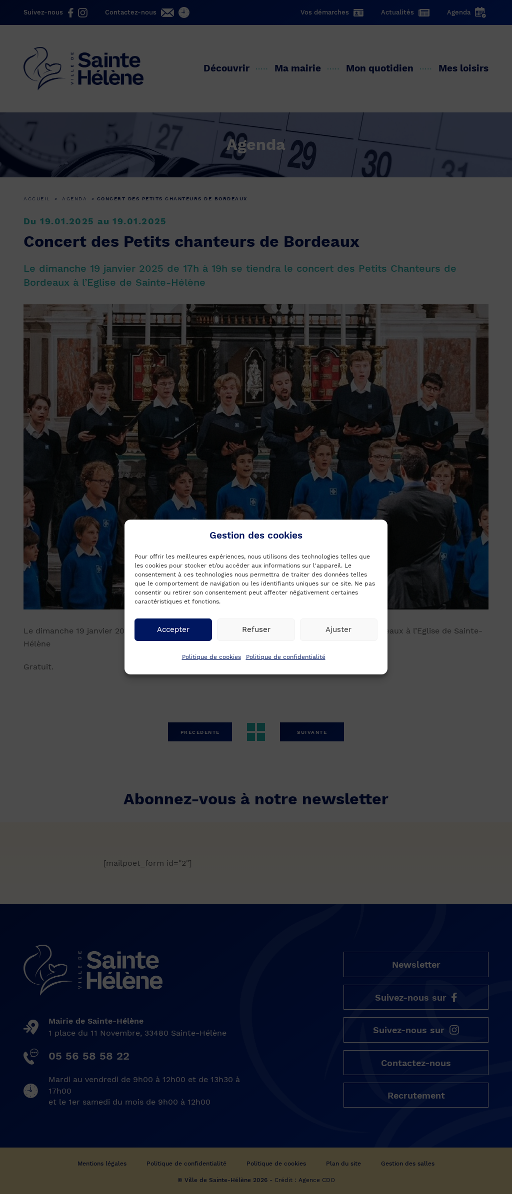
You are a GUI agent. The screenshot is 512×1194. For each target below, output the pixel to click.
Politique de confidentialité (286, 656)
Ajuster (339, 629)
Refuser (256, 629)
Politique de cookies (211, 656)
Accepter (173, 629)
